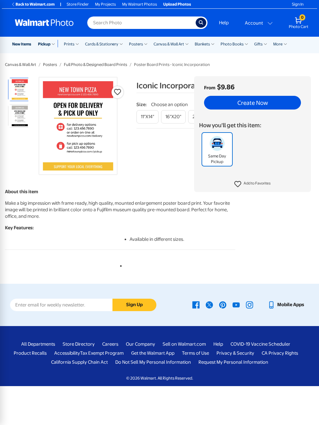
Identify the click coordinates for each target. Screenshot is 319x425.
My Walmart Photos (139, 4)
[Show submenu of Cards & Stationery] (121, 43)
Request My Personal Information (233, 362)
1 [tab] (120, 265)
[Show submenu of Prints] (77, 43)
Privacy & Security (235, 353)
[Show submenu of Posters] (146, 43)
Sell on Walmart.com (184, 344)
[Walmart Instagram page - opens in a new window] (249, 304)
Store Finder (78, 4)
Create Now (252, 102)
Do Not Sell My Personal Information (153, 362)
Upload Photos (177, 4)
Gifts (258, 44)
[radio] (19, 89)
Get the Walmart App (152, 353)
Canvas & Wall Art (169, 44)
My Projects (105, 4)
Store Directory (79, 344)
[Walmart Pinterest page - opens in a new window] (222, 304)
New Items (21, 44)
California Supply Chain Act (79, 362)
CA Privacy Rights (280, 353)
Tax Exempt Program (102, 353)
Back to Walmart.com (35, 4)
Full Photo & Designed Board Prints (95, 64)
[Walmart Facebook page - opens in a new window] (196, 304)
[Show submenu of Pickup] (54, 43)
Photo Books (232, 44)
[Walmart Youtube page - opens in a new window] (236, 304)
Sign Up (134, 304)
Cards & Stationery (101, 44)
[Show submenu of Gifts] (265, 43)
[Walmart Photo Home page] (44, 22)
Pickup (44, 44)
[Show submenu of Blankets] (213, 43)
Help (224, 23)
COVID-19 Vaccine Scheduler (260, 344)
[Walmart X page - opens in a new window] (209, 304)
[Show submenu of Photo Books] (246, 43)
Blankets (202, 44)
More (278, 44)
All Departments (38, 344)
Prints (69, 44)
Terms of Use (195, 353)
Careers (110, 344)
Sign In (297, 4)
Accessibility (67, 353)
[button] (252, 184)
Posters (136, 44)
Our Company (140, 344)
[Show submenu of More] (285, 43)
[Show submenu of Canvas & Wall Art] (187, 43)
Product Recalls (30, 353)
